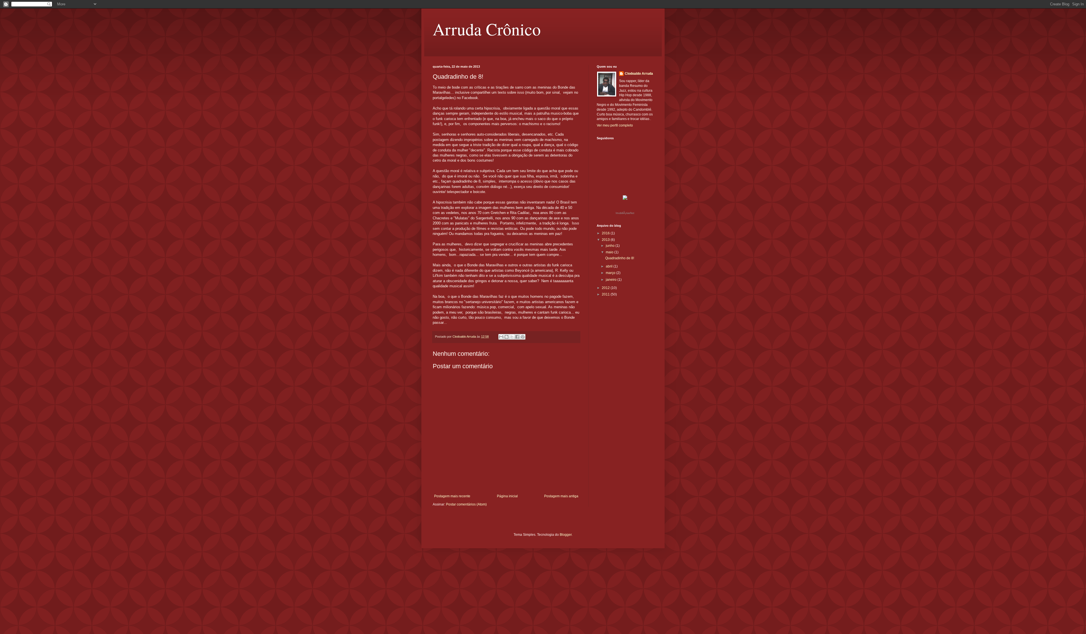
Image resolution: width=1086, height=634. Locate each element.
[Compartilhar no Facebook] (517, 337)
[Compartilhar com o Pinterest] (522, 337)
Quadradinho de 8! (619, 258)
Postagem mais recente (452, 496)
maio (610, 252)
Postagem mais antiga (561, 496)
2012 (606, 288)
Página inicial (507, 496)
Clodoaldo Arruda (639, 74)
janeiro (611, 280)
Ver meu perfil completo (615, 125)
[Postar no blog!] (506, 337)
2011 (606, 294)
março (611, 273)
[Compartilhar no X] (512, 337)
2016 (606, 233)
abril (609, 266)
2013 (606, 240)
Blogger (566, 535)
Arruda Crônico (487, 29)
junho (610, 246)
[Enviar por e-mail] (501, 337)
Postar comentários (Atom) (466, 504)
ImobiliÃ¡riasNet (625, 213)
